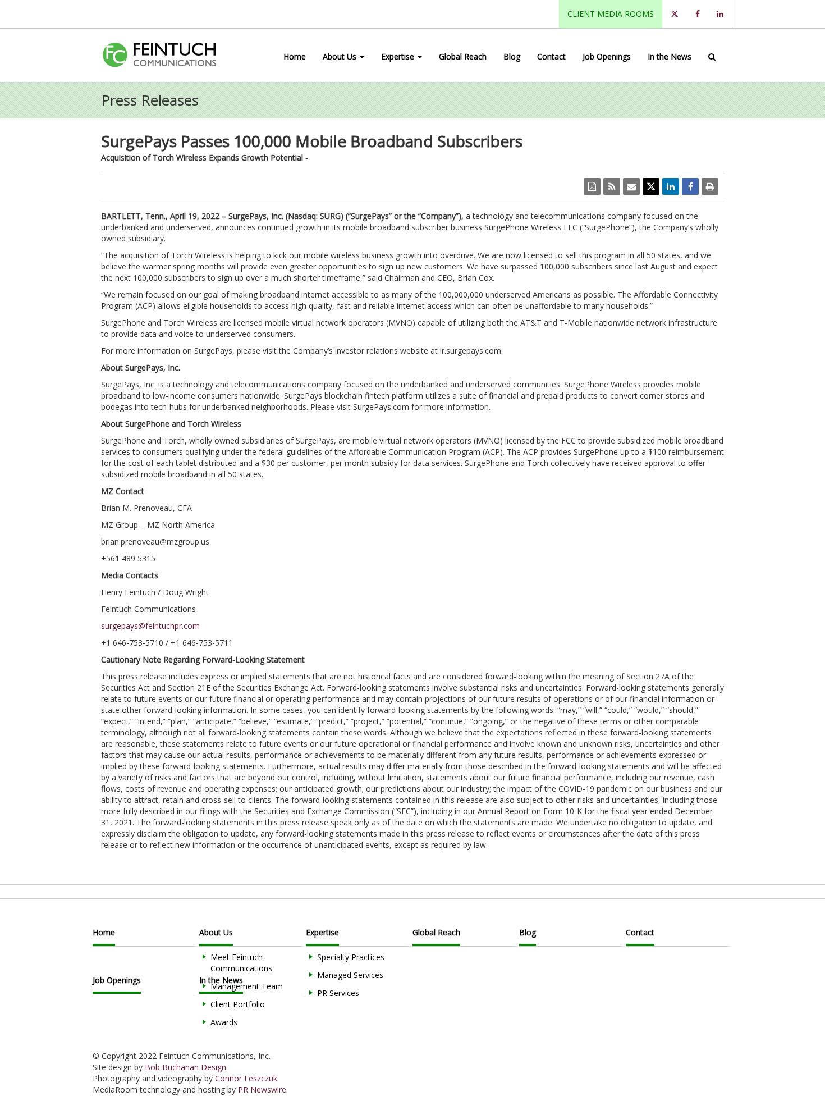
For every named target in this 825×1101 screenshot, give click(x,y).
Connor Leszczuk (246, 1078)
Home (294, 56)
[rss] (611, 186)
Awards (223, 1022)
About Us (341, 56)
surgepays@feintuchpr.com (150, 625)
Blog (511, 56)
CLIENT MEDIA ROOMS (610, 13)
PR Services (338, 993)
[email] (631, 186)
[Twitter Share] (651, 186)
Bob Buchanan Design (185, 1067)
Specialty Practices (350, 957)
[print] (710, 186)
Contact (551, 56)
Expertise (398, 56)
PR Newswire (262, 1089)
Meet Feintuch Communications (241, 963)
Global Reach (463, 56)
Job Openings (607, 56)
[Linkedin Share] (670, 186)
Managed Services (350, 975)
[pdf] (592, 186)
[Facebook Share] (690, 186)
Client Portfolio (237, 1004)
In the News (669, 56)
